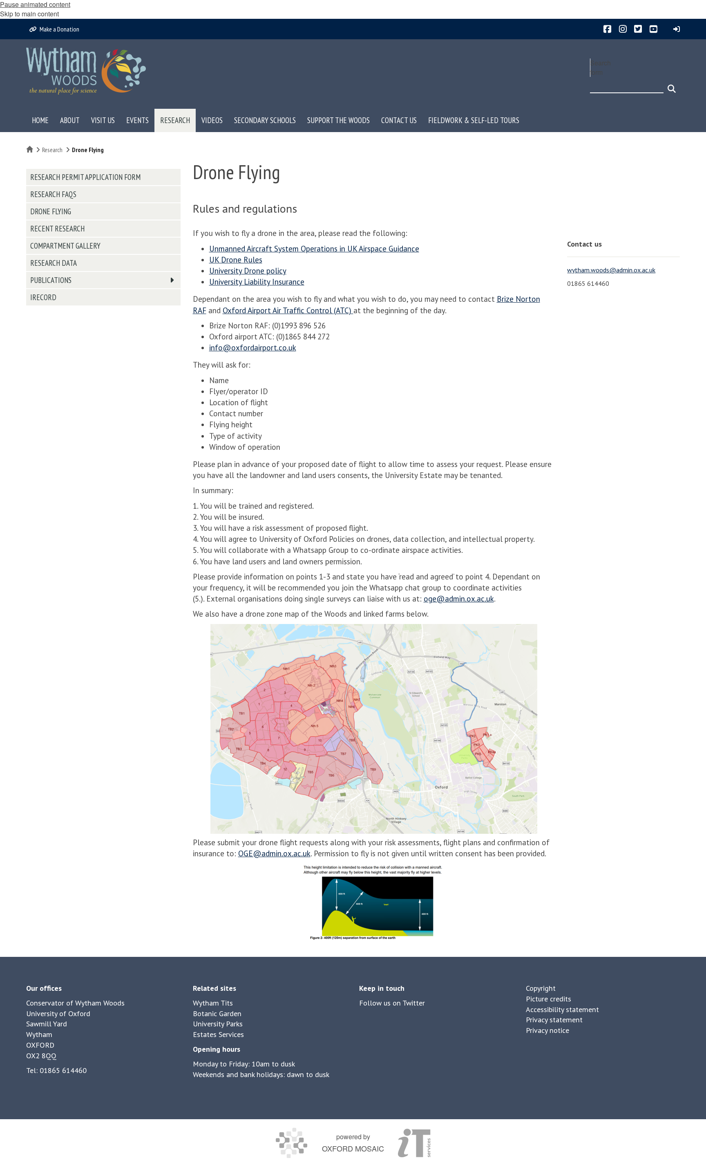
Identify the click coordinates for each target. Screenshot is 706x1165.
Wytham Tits (213, 1003)
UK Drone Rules (235, 260)
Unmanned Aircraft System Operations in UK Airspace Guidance (314, 249)
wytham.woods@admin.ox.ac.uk (611, 270)
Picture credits (548, 998)
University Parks (218, 1023)
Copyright (541, 988)
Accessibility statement (562, 1009)
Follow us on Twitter (392, 1003)
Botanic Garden (217, 1013)
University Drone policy (247, 271)
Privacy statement (554, 1019)
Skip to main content (29, 13)
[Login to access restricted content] (676, 29)
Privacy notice (547, 1030)
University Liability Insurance (256, 282)
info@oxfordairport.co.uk (252, 347)
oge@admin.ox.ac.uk (459, 599)
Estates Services (218, 1034)
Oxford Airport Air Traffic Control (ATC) (288, 310)
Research (52, 150)
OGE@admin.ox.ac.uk (274, 853)
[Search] (672, 85)
